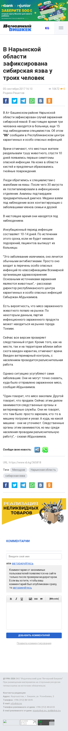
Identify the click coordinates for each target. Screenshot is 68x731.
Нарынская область (43, 469)
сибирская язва (15, 475)
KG (47, 28)
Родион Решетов (13, 92)
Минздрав (18, 469)
